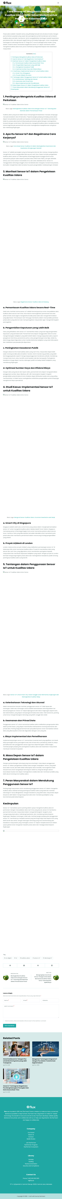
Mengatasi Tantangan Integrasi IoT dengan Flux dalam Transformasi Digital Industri (44, 1061)
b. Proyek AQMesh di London (22, 75)
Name (6, 1000)
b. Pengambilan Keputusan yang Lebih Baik (26, 65)
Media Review (31, 1139)
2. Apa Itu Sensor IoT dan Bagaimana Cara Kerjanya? (27, 59)
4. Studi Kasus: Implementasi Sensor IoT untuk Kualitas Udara (29, 71)
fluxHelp (31, 1159)
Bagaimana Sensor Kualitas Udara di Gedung (35, 302)
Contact (31, 1137)
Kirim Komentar (9, 1025)
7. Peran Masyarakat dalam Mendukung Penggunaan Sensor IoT (30, 87)
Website (45, 1000)
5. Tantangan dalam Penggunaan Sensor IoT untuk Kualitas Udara (31, 77)
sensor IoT (36, 958)
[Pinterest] (38, 965)
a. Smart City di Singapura (21, 73)
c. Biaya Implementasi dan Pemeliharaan (26, 83)
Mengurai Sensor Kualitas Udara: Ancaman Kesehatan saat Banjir (34, 517)
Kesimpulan (15, 89)
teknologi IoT (47, 958)
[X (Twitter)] (24, 965)
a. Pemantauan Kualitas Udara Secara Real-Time (28, 63)
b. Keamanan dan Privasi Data (23, 81)
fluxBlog (31, 1162)
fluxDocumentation (31, 1164)
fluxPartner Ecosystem (31, 1147)
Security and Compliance (31, 1166)
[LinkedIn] (52, 965)
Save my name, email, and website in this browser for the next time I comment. (25, 1021)
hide (34, 54)
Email (25, 1000)
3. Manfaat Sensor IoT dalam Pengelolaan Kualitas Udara (28, 61)
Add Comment (9, 1006)
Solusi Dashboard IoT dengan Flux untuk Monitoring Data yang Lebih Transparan (15, 1061)
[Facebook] (10, 965)
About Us (31, 1135)
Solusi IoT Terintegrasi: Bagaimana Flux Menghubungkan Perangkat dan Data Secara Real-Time (16, 1088)
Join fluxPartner (31, 1143)
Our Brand (31, 1132)
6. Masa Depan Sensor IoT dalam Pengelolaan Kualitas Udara (29, 85)
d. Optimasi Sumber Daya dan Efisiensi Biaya (27, 69)
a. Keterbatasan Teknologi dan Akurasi (25, 79)
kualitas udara (25, 958)
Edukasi (44, 23)
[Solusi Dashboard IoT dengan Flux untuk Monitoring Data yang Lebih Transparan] (16, 1048)
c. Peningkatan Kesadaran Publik (23, 67)
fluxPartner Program (31, 1145)
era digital (7, 958)
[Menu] (58, 3)
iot (15, 958)
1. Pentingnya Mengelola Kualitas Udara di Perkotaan (27, 57)
